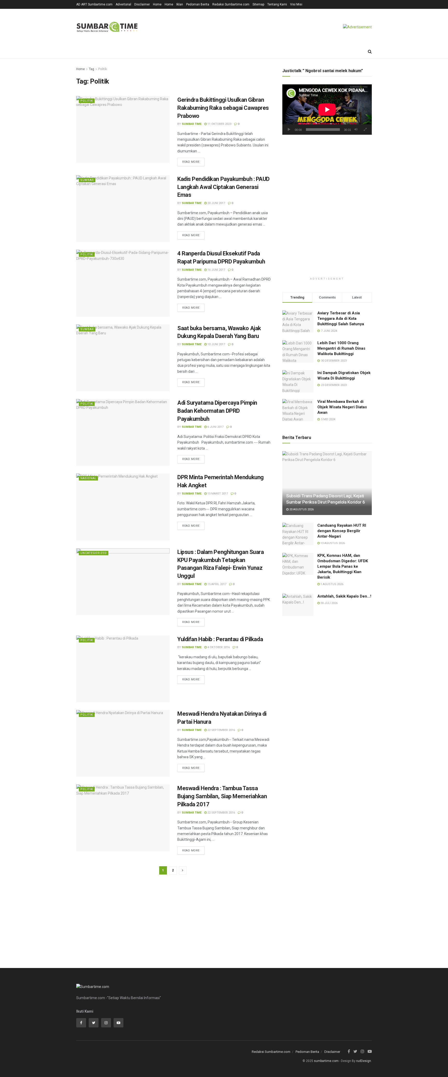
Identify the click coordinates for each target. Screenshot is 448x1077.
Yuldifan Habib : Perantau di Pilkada (220, 639)
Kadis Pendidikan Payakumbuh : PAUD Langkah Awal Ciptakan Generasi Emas (223, 187)
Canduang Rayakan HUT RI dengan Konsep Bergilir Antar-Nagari (341, 531)
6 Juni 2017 (215, 427)
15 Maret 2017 (217, 493)
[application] (327, 109)
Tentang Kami (277, 4)
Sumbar (87, 180)
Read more (191, 162)
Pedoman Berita (197, 4)
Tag (91, 69)
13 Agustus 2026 (332, 543)
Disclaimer (142, 4)
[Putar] (289, 129)
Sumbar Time (191, 124)
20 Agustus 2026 (301, 509)
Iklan (179, 4)
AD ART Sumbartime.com (94, 4)
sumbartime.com (326, 1061)
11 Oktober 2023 (219, 124)
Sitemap (258, 4)
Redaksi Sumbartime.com (230, 4)
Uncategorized (93, 553)
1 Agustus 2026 (331, 584)
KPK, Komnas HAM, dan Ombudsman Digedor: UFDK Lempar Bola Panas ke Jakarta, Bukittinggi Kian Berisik (342, 566)
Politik (102, 69)
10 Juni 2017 (216, 344)
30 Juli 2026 (329, 603)
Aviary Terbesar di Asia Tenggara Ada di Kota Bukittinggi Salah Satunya (340, 318)
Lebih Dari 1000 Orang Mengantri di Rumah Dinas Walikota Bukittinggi (341, 348)
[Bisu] (356, 129)
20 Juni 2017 (216, 203)
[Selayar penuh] (365, 129)
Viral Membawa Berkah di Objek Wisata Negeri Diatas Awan (342, 407)
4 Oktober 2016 (218, 647)
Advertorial (123, 4)
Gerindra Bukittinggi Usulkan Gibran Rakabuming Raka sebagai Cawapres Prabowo (223, 108)
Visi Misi (296, 4)
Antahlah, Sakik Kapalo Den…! (344, 596)
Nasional (88, 478)
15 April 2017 (216, 584)
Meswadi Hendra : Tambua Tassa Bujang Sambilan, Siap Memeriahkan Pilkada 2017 (222, 796)
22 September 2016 (221, 730)
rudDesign (363, 1061)
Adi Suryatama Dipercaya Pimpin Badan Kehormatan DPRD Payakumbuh (217, 410)
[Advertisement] (327, 182)
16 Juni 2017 (216, 270)
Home (157, 4)
